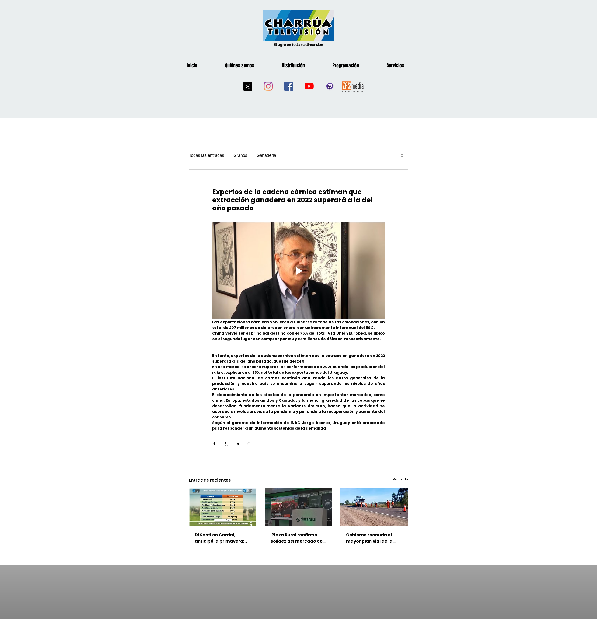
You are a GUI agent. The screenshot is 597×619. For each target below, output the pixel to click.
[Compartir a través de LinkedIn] (237, 443)
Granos (240, 155)
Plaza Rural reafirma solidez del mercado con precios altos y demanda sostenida (298, 538)
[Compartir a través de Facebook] (214, 443)
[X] (247, 86)
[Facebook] (288, 86)
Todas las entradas (206, 155)
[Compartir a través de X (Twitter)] (226, 443)
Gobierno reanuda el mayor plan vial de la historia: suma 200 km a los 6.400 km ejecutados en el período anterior (373, 538)
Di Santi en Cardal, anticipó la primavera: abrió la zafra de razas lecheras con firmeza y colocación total (220, 538)
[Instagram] (268, 86)
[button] (402, 155)
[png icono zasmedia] (353, 86)
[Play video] (298, 270)
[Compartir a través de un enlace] (248, 443)
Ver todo (400, 479)
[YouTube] (309, 86)
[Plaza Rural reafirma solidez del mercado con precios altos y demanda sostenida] (298, 507)
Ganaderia (266, 155)
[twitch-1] (329, 86)
